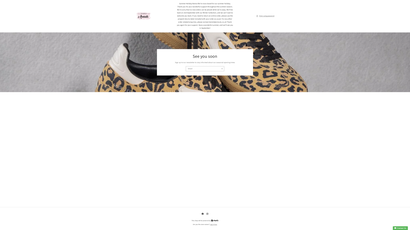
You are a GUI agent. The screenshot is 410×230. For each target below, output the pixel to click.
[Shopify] (214, 220)
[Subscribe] (221, 68)
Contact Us (401, 228)
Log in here (213, 224)
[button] (265, 16)
